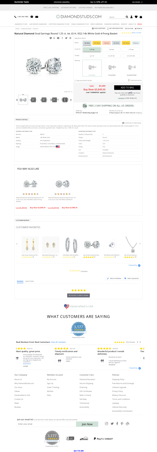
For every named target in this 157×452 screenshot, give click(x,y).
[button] (51, 38)
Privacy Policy (117, 391)
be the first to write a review (78, 295)
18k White (116, 43)
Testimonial (84, 403)
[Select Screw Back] (112, 67)
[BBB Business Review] (70, 439)
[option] (23, 99)
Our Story (18, 387)
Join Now (87, 424)
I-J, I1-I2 (92, 56)
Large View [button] (67, 91)
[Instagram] (106, 425)
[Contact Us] (36, 17)
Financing (83, 387)
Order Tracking (53, 387)
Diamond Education (87, 379)
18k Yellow (126, 43)
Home (17, 29)
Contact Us (18, 399)
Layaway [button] (121, 98)
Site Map (83, 399)
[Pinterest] (122, 425)
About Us (18, 379)
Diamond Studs (26, 29)
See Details (136, 2)
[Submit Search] (127, 17)
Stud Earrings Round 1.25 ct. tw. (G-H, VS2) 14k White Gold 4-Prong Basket (65, 33)
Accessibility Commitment (122, 411)
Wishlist (50, 391)
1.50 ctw (111, 49)
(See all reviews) (58, 342)
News (16, 403)
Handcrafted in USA (81, 306)
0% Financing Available (104, 8)
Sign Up (50, 383)
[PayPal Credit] (103, 439)
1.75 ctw (130, 49)
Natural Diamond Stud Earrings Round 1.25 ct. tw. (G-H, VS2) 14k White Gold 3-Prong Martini (30, 199)
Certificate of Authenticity (132, 123)
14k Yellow (97, 43)
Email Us (139, 28)
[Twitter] (112, 425)
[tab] (114, 278)
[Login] (131, 17)
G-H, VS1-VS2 (131, 56)
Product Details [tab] (22, 120)
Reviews (17, 407)
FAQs (49, 395)
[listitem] (32, 356)
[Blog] (127, 425)
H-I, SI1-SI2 (111, 56)
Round (35, 29)
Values (17, 391)
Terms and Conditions (121, 399)
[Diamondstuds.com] (78, 16)
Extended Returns (68, 8)
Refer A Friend (85, 395)
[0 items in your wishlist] (136, 17)
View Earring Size (136, 80)
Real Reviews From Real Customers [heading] (33, 342)
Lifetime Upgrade (85, 8)
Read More (73, 364)
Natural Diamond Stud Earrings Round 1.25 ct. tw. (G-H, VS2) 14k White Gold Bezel (62, 198)
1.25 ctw (91, 49)
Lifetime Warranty (119, 407)
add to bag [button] (127, 87)
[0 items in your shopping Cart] (141, 17)
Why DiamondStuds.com (24, 383)
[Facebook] (117, 425)
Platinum (135, 43)
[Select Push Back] (92, 67)
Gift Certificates (86, 391)
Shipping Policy (118, 379)
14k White (87, 43)
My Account (51, 379)
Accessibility (84, 407)
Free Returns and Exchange (123, 383)
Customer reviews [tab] (22, 220)
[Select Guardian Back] (132, 67)
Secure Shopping (86, 383)
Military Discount (119, 395)
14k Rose (106, 43)
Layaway (115, 403)
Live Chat (130, 28)
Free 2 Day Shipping (51, 8)
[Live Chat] (31, 17)
